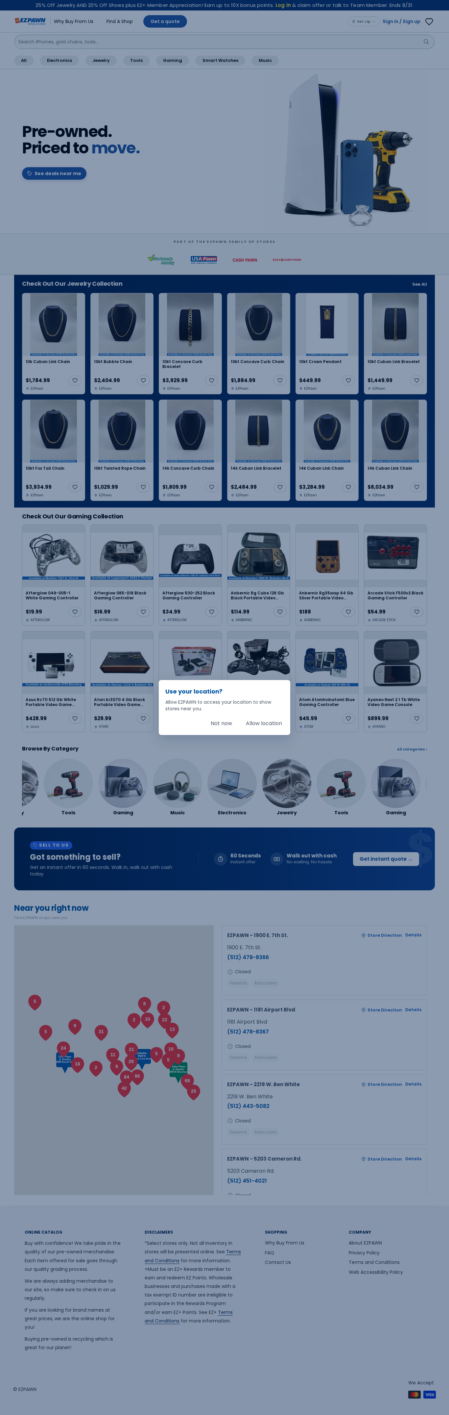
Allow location (264, 723)
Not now (221, 723)
